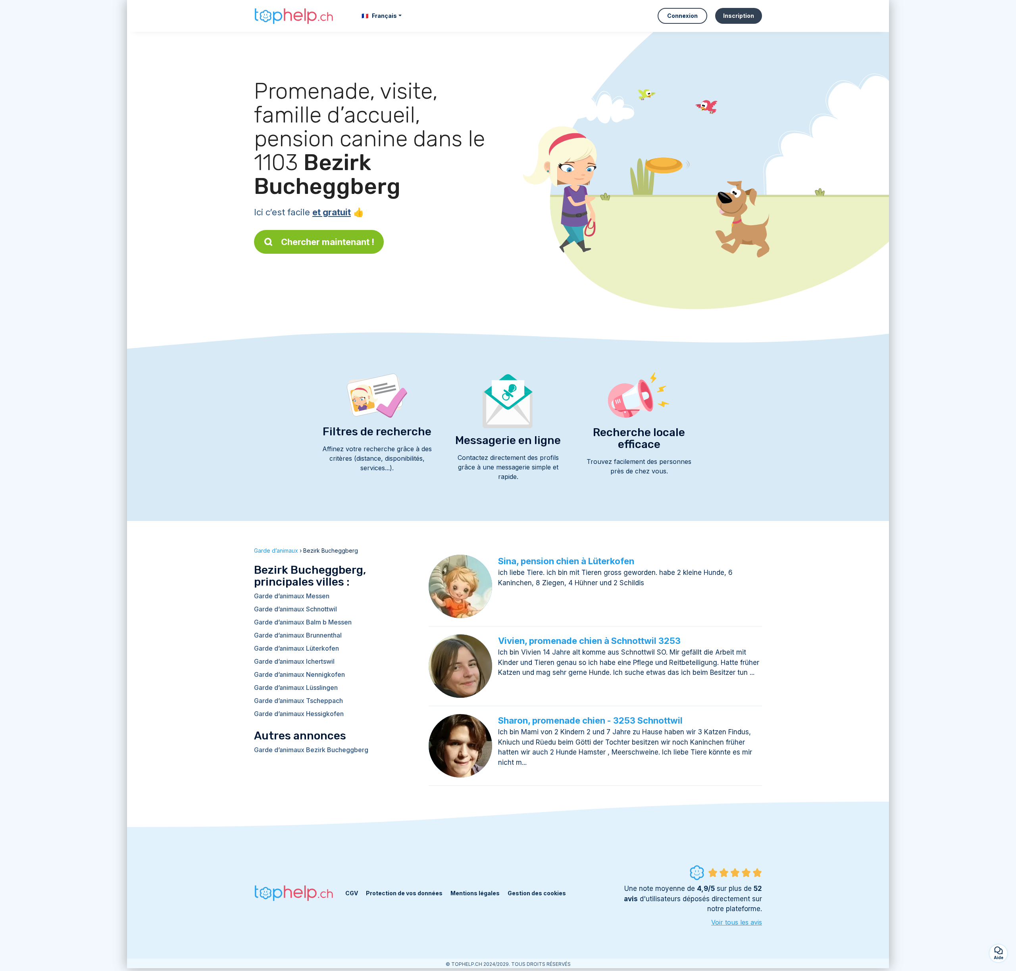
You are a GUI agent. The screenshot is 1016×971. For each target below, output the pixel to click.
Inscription (738, 15)
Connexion (682, 15)
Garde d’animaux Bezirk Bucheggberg (311, 750)
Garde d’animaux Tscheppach (298, 701)
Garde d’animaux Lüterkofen (296, 648)
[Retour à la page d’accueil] (293, 16)
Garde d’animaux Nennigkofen (299, 674)
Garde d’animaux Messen (291, 596)
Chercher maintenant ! (327, 242)
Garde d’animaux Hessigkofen (299, 714)
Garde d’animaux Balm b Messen (303, 622)
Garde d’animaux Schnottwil (295, 609)
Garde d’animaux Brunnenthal (298, 635)
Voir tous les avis (736, 922)
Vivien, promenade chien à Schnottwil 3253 (589, 641)
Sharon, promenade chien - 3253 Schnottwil (590, 720)
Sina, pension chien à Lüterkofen (566, 561)
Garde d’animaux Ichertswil (294, 661)
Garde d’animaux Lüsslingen (296, 687)
